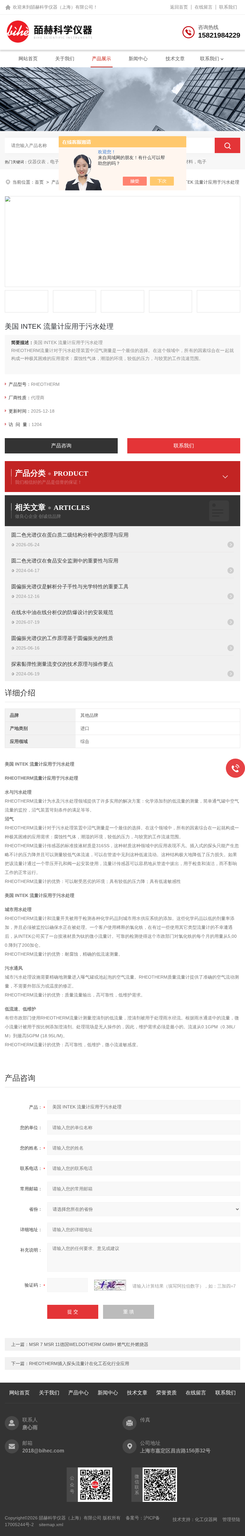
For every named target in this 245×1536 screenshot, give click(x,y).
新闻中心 (138, 58)
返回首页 (179, 7)
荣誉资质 (166, 1392)
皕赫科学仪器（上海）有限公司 (62, 7)
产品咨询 (61, 445)
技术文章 (175, 58)
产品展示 (101, 58)
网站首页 (28, 58)
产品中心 (78, 1392)
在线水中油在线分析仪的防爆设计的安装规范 (62, 612)
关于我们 (64, 58)
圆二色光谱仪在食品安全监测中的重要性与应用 (64, 560)
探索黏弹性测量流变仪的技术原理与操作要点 (62, 664)
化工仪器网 (206, 1519)
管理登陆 (231, 1519)
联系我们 (228, 7)
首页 (39, 182)
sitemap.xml (51, 1524)
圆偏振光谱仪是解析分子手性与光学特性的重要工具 (70, 586)
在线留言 (203, 7)
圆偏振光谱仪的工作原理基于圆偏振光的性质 (62, 638)
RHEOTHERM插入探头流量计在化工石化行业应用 (79, 1363)
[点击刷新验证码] (110, 1285)
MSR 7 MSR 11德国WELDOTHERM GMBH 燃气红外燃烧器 (88, 1344)
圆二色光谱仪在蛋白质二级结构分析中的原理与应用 (70, 535)
